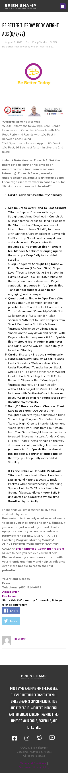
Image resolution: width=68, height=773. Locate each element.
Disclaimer (9, 596)
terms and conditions (33, 763)
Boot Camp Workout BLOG (41, 42)
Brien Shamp (20, 639)
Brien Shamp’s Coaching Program (40, 548)
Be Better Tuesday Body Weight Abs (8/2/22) (28, 46)
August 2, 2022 (13, 42)
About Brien (10, 591)
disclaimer (25, 767)
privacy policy (41, 767)
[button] (63, 6)
